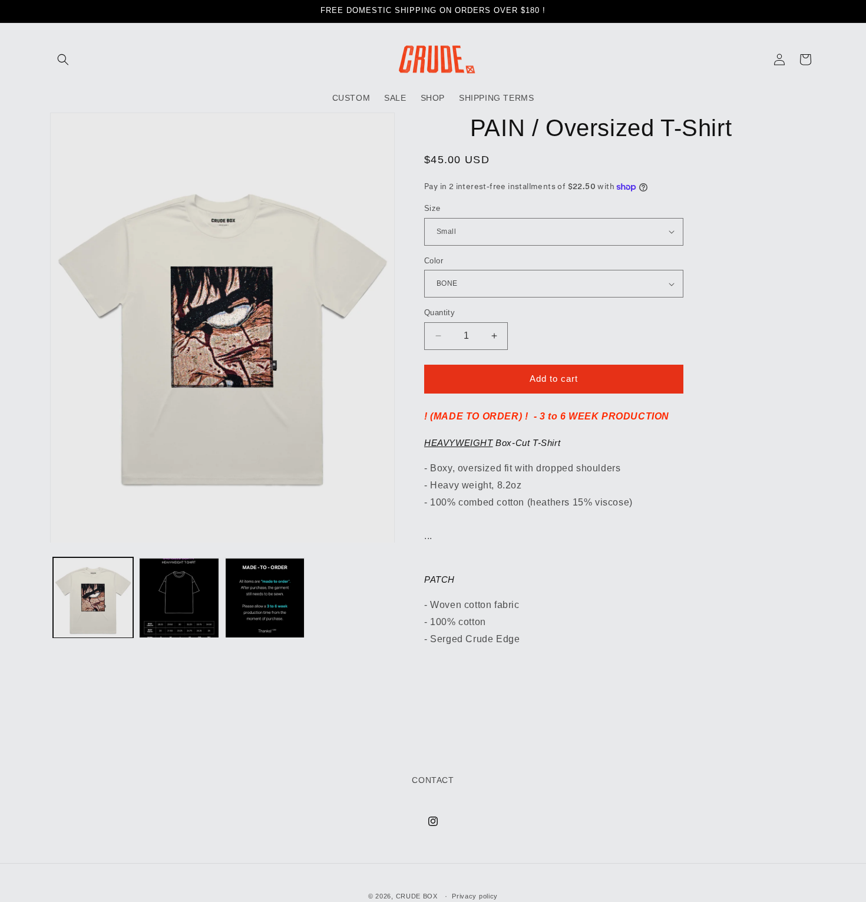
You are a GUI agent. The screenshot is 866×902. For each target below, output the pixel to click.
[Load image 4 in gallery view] (265, 598)
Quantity (439, 312)
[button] (63, 59)
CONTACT (433, 780)
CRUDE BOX (417, 896)
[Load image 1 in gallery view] (93, 598)
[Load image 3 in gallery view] (179, 598)
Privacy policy (475, 895)
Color (433, 260)
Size (432, 208)
